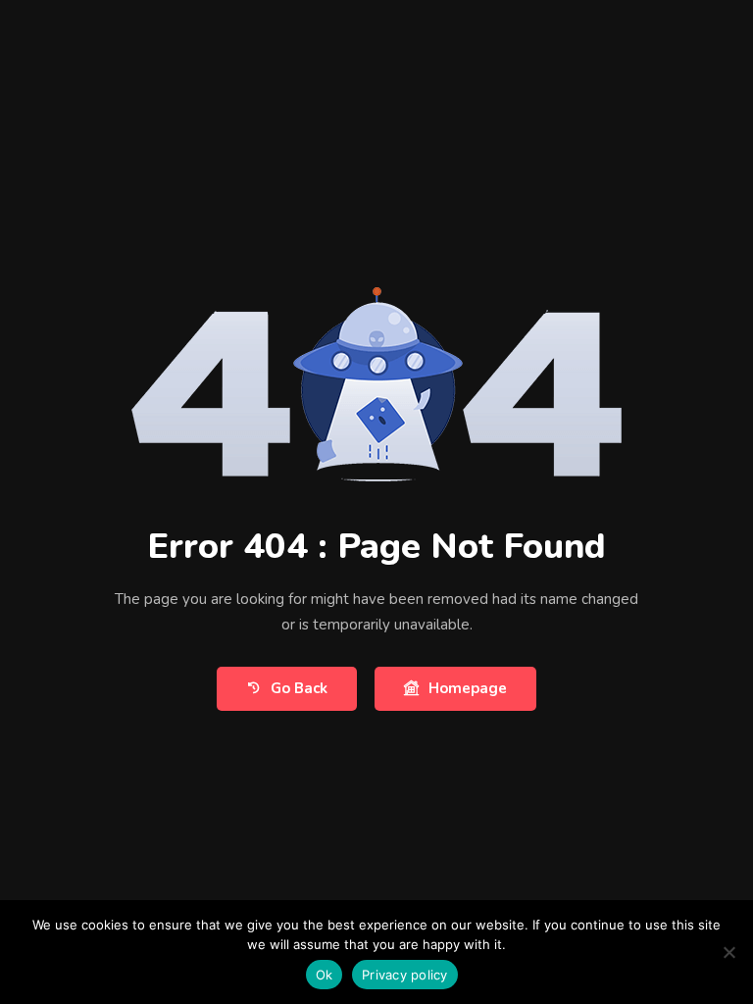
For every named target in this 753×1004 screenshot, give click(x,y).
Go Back (299, 688)
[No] (728, 952)
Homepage (467, 688)
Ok (324, 974)
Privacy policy (405, 974)
